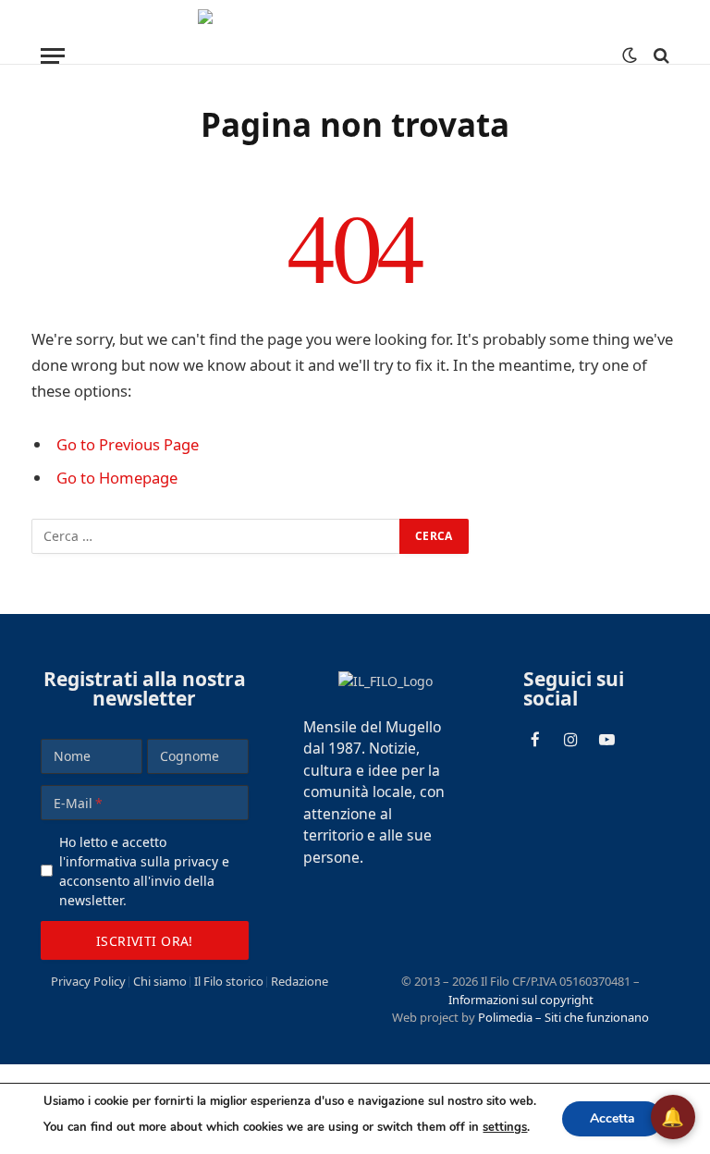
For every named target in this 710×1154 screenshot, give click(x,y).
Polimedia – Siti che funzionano (563, 1017)
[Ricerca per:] (216, 536)
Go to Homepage (117, 477)
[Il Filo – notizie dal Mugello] (355, 55)
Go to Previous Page (127, 444)
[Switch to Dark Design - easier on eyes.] (630, 55)
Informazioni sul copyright (521, 999)
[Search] (659, 56)
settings (505, 1127)
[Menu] (53, 56)
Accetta (612, 1118)
